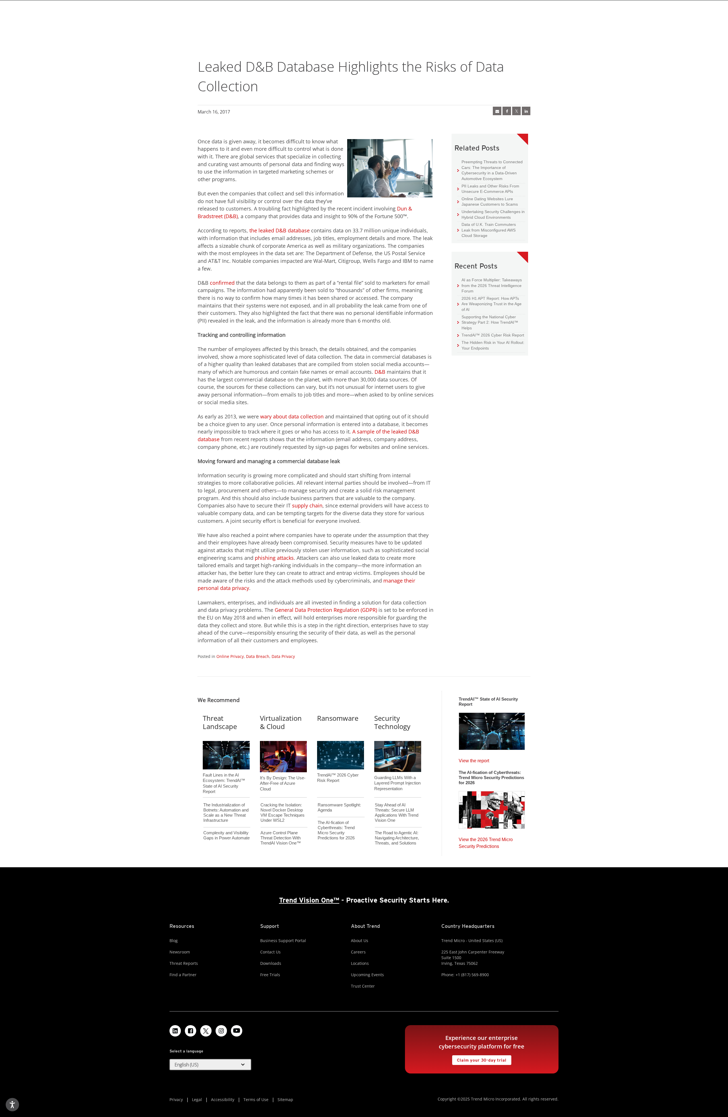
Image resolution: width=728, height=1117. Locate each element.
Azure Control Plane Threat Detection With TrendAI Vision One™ (280, 837)
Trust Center (363, 986)
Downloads (270, 963)
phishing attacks (274, 557)
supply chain (307, 505)
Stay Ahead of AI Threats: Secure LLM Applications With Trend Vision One (396, 812)
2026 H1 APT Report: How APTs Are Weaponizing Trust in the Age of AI (489, 304)
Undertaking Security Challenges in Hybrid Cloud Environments (491, 214)
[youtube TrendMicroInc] (236, 1031)
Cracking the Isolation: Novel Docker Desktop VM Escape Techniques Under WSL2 (282, 812)
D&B (380, 371)
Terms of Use (255, 1099)
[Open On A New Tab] (516, 111)
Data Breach (257, 656)
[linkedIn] (526, 111)
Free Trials (270, 974)
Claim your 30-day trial (479, 1058)
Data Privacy (283, 656)
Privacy (176, 1099)
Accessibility (222, 1099)
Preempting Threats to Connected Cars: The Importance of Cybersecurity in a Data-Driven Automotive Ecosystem (490, 170)
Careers (358, 952)
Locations (360, 963)
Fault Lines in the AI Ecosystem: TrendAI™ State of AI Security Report (224, 774)
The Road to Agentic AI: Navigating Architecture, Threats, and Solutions (397, 837)
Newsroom (179, 952)
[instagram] (221, 1031)
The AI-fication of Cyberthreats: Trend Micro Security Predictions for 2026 (336, 830)
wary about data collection (292, 416)
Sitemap (285, 1099)
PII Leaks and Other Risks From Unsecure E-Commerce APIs (488, 188)
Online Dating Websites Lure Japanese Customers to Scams (487, 201)
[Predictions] (492, 808)
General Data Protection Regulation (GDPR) (326, 609)
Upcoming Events (367, 974)
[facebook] (506, 111)
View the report (474, 759)
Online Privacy (230, 656)
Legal (197, 1099)
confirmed (222, 282)
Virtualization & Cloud (281, 722)
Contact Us (270, 952)
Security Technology (392, 722)
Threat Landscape (220, 722)
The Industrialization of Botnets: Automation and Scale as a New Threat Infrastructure (226, 812)
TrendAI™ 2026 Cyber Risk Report (493, 335)
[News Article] (497, 111)
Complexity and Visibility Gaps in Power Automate (226, 835)
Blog (173, 940)
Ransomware (337, 718)
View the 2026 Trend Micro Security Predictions (486, 841)
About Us (359, 940)
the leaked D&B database (279, 230)
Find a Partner (183, 974)
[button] (210, 1064)
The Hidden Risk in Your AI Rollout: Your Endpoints (490, 345)
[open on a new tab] (206, 1031)
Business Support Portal (283, 940)
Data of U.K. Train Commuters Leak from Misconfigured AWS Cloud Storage (486, 230)
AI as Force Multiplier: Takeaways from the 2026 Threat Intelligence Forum (489, 285)
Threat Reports (183, 963)
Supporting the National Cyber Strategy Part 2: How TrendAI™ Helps (487, 322)
